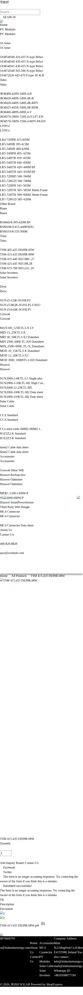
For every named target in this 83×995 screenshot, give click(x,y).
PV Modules (7, 29)
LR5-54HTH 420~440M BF (17, 167)
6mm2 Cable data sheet (14, 451)
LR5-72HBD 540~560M (15, 176)
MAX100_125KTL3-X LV (17, 327)
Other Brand (7, 204)
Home (4, 24)
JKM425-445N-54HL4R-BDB (19, 107)
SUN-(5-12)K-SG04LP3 (15, 300)
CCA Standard (9, 415)
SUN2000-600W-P (12, 497)
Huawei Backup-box (12, 474)
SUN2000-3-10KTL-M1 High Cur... (22, 383)
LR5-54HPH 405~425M (15, 153)
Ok (2, 899)
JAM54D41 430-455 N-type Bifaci (21, 66)
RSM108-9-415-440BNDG (17, 226)
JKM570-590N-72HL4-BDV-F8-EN (23, 121)
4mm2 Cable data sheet (14, 447)
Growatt (5, 314)
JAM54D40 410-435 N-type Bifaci (21, 57)
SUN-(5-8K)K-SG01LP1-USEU (20, 305)
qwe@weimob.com (12, 553)
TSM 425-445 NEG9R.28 (16, 263)
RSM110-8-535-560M (13, 231)
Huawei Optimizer (11, 479)
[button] (41, 991)
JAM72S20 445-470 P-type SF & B (22, 75)
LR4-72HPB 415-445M (15, 139)
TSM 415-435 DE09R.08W (17, 254)
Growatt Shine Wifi (12, 470)
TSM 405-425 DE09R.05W (17, 249)
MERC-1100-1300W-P (14, 493)
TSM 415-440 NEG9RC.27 (17, 259)
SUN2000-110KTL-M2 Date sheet (21, 396)
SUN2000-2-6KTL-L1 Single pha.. (21, 378)
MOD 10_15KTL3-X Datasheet (20, 350)
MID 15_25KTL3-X (12, 332)
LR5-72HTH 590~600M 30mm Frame (24, 194)
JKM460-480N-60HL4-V (16, 112)
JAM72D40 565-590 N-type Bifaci (21, 70)
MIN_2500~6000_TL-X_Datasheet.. (22, 346)
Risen (3, 208)
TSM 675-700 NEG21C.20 (17, 268)
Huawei (5, 364)
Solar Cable (7, 401)
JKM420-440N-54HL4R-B (17, 98)
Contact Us (7, 534)
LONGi (5, 125)
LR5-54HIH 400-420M (14, 148)
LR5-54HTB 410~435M (15, 158)
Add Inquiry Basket (12, 863)
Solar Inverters (9, 272)
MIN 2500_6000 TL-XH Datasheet (22, 341)
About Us (6, 530)
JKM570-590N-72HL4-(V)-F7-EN (21, 116)
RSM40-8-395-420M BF (15, 222)
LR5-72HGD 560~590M (15, 181)
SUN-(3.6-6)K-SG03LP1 (15, 309)
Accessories (7, 456)
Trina (3, 236)
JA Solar (5, 43)
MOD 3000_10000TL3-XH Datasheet (23, 360)
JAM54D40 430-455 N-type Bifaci (21, 61)
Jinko (3, 80)
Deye (3, 286)
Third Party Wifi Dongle (15, 507)
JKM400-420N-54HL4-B (16, 93)
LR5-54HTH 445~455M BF (17, 171)
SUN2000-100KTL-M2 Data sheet (21, 392)
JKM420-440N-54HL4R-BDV (19, 102)
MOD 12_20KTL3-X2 (14, 355)
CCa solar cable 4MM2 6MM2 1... (21, 429)
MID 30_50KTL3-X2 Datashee (19, 337)
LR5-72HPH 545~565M (15, 185)
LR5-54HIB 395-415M (14, 144)
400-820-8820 (8, 543)
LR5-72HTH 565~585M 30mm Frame (24, 190)
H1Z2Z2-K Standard (13, 433)
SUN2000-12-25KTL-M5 (16, 387)
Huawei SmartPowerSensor (17, 502)
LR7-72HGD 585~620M (15, 199)
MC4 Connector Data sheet (16, 525)
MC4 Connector (10, 511)
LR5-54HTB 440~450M (15, 162)
